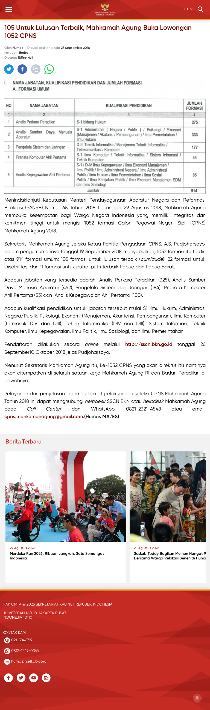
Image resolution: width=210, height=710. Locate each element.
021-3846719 (21, 640)
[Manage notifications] (197, 698)
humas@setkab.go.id (28, 661)
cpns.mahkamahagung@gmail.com (43, 417)
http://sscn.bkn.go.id (148, 344)
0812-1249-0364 (24, 650)
